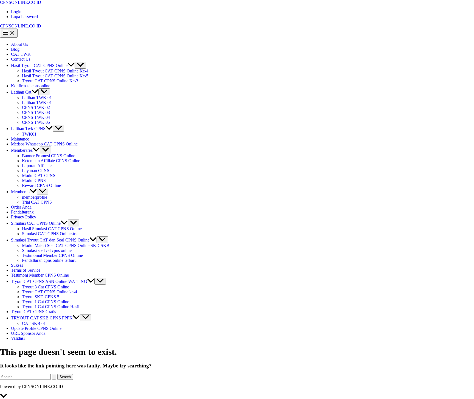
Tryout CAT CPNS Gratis (33, 311)
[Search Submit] (54, 377)
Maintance (20, 139)
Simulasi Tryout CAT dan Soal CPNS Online (50, 240)
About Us (19, 44)
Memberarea (22, 150)
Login (16, 11)
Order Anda (21, 207)
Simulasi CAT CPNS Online (36, 223)
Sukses (17, 265)
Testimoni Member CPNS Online (40, 275)
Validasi (18, 338)
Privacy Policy (23, 217)
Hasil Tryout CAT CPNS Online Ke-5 (55, 76)
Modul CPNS (34, 180)
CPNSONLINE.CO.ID (20, 2)
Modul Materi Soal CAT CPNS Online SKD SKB (65, 245)
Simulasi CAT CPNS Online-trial (51, 233)
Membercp (20, 191)
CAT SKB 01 (34, 323)
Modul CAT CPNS (38, 175)
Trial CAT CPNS (37, 202)
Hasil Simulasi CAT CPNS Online (52, 228)
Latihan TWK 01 (37, 97)
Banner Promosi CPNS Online (48, 155)
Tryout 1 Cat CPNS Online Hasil (50, 306)
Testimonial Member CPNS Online (52, 255)
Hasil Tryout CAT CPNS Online (39, 65)
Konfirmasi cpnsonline (30, 85)
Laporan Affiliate (37, 165)
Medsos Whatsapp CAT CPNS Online (44, 144)
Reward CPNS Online (41, 185)
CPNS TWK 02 (36, 107)
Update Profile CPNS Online (36, 328)
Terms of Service (25, 270)
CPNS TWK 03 (36, 112)
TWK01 (29, 134)
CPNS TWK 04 (36, 117)
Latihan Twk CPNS (28, 128)
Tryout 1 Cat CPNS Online (45, 301)
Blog (15, 49)
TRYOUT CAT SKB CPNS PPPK (42, 318)
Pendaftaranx (22, 212)
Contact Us (20, 59)
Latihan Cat (21, 92)
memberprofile (34, 197)
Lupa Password (24, 16)
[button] (71, 65)
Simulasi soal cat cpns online (47, 250)
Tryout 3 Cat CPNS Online (45, 287)
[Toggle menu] (80, 65)
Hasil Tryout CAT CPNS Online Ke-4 (55, 71)
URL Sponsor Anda (28, 333)
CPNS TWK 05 (36, 122)
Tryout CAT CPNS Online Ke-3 (50, 80)
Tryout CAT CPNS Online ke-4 (49, 292)
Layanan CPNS (35, 170)
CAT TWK (21, 54)
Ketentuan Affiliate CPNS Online (51, 160)
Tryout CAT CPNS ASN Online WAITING (49, 281)
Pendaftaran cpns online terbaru (49, 260)
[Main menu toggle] (9, 33)
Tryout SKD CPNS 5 (40, 296)
